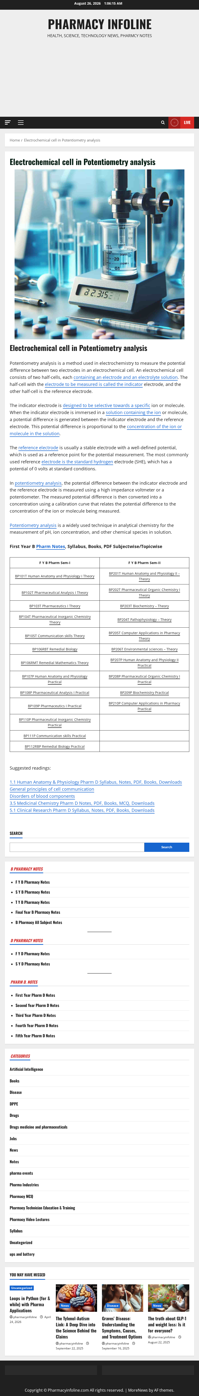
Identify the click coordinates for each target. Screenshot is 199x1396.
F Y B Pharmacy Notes (33, 882)
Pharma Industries (24, 1185)
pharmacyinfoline (25, 1317)
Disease (16, 1092)
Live (187, 122)
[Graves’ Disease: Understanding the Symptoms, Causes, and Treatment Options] (122, 1298)
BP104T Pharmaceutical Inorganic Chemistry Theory (55, 619)
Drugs (14, 1115)
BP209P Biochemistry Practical (144, 692)
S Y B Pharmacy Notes (33, 892)
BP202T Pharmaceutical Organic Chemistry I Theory (144, 592)
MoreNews (138, 1390)
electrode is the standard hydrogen (77, 462)
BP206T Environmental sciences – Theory (144, 649)
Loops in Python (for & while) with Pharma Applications (30, 1304)
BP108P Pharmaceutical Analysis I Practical (54, 692)
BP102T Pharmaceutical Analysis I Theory (55, 592)
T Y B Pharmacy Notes (33, 902)
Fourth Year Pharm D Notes (37, 1025)
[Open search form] (163, 122)
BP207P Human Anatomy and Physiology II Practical (144, 662)
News (14, 1150)
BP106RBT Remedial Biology (54, 649)
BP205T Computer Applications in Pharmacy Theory (144, 636)
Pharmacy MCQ (21, 1196)
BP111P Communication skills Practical (55, 735)
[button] (8, 122)
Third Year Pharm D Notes (36, 1015)
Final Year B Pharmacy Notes (38, 912)
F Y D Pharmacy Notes (33, 953)
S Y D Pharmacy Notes (33, 964)
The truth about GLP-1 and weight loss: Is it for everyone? (167, 1324)
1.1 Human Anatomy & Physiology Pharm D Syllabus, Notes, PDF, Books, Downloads (96, 782)
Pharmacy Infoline (99, 24)
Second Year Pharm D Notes (37, 1005)
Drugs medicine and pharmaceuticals (38, 1127)
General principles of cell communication (52, 789)
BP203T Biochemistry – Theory (144, 606)
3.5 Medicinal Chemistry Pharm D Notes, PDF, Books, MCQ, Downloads (82, 803)
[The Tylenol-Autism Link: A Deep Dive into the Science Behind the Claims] (76, 1298)
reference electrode (38, 447)
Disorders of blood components (42, 796)
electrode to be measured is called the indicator (94, 384)
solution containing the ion (133, 412)
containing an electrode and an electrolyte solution (126, 377)
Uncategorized (21, 1242)
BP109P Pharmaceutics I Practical (55, 706)
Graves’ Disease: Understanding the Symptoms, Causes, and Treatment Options (122, 1327)
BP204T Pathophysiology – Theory (144, 619)
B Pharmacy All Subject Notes (39, 922)
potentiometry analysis (38, 483)
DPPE (14, 1104)
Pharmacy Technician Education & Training (42, 1208)
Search (16, 833)
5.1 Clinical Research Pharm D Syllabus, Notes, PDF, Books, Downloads (82, 810)
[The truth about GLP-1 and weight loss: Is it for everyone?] (168, 1298)
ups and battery (22, 1254)
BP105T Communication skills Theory (55, 635)
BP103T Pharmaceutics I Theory (54, 606)
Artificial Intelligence (26, 1069)
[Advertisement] (99, 78)
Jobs (13, 1138)
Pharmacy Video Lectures (30, 1219)
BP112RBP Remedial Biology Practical (55, 746)
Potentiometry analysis (33, 525)
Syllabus (16, 1231)
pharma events (21, 1173)
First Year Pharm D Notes (35, 995)
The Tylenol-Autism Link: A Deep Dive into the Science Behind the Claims (76, 1327)
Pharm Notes (50, 546)
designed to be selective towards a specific (106, 405)
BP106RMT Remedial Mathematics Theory (55, 662)
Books (14, 1081)
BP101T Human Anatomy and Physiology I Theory (54, 576)
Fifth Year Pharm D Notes (35, 1036)
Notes (14, 1161)
